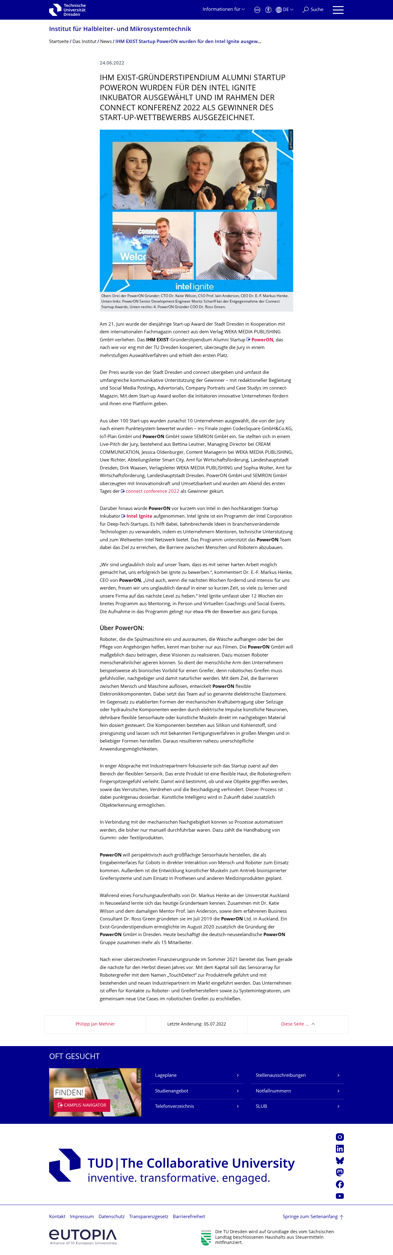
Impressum (82, 1217)
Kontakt (57, 1217)
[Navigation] (338, 10)
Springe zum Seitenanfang (310, 1217)
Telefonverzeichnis (174, 1106)
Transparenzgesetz (148, 1217)
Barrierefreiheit (189, 1217)
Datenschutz (112, 1217)
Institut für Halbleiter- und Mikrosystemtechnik (120, 30)
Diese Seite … (295, 1024)
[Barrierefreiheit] (268, 10)
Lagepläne (166, 1075)
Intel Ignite (139, 516)
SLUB (261, 1106)
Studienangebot (171, 1091)
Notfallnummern (273, 1091)
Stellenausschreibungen (281, 1075)
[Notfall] (257, 10)
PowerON (262, 340)
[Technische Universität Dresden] (67, 10)
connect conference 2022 (152, 491)
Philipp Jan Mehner (95, 1024)
